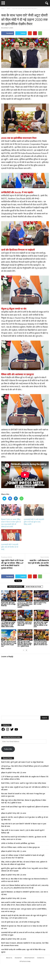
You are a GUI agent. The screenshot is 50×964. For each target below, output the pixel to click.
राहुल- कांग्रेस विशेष (38, 620)
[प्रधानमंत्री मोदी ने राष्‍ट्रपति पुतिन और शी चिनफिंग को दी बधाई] (11, 535)
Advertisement (29, 958)
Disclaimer (18, 958)
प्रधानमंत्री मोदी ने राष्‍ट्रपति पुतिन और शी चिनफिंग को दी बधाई (9, 547)
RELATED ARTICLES (15, 587)
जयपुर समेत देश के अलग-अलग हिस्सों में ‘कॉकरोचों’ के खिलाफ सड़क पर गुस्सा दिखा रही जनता (23, 825)
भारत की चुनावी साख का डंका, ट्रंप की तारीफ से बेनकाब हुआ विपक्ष (20, 922)
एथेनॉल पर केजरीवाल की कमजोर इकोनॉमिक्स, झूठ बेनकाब (17, 843)
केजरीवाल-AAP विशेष (7, 600)
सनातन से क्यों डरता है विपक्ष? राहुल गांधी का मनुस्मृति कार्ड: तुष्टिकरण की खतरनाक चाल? (41, 643)
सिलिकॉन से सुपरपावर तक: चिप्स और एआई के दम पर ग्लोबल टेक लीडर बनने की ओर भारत (24, 927)
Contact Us (40, 958)
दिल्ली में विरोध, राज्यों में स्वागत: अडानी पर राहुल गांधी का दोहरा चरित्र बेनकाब (24, 623)
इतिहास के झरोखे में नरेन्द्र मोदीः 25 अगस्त (40, 603)
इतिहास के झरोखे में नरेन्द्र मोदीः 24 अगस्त (13, 813)
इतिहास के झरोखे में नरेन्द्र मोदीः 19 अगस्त (13, 898)
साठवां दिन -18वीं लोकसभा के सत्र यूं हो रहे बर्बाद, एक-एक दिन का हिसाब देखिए (38, 563)
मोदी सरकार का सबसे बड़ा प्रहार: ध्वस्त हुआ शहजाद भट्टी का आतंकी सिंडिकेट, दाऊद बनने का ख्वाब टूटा (24, 910)
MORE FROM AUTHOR (33, 587)
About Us (9, 958)
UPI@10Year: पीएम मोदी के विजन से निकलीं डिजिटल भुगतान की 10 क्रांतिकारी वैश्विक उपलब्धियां (24, 605)
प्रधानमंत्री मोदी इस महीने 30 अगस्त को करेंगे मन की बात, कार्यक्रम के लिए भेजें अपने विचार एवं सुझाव (24, 934)
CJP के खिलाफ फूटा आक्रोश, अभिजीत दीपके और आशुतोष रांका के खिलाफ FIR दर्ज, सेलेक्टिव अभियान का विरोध (8, 624)
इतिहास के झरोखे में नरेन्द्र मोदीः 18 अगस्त (13, 939)
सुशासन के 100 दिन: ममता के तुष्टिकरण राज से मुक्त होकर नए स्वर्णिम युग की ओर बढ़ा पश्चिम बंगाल (24, 818)
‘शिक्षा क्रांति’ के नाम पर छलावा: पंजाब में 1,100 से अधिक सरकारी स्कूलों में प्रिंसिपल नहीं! (22, 831)
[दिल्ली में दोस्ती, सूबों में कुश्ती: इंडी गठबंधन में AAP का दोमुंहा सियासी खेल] (8, 596)
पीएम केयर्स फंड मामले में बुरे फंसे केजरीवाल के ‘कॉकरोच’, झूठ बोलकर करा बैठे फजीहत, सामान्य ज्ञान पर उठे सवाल (23, 838)
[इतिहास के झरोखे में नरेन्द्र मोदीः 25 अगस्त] (41, 596)
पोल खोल (36, 639)
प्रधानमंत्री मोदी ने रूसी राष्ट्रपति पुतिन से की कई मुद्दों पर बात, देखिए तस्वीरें (34, 521)
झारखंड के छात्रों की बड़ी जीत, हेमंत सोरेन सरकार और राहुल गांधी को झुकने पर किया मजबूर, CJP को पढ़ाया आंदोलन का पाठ (24, 917)
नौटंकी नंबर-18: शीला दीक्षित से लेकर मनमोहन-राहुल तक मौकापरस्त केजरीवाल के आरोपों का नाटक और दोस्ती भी (24, 880)
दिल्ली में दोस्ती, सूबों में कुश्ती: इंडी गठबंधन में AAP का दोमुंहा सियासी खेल (8, 604)
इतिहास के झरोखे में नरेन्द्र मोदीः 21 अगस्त (13, 851)
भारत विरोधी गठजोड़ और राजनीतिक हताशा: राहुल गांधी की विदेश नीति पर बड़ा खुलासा (23, 951)
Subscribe (8, 749)
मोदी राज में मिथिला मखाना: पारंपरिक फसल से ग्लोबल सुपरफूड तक (20, 847)
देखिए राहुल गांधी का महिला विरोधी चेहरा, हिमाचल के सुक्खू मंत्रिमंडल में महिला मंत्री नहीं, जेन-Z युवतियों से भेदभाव (24, 644)
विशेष (3, 639)
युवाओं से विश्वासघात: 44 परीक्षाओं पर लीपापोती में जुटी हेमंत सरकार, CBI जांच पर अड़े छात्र (24, 893)
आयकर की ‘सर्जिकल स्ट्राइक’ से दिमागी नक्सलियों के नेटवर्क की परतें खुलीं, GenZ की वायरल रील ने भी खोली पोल (23, 856)
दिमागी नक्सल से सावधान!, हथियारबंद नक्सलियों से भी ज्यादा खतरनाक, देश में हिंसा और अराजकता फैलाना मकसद (24, 944)
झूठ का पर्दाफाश (21, 620)
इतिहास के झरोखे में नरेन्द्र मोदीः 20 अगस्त (13, 875)
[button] (46, 3)
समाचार (3, 11)
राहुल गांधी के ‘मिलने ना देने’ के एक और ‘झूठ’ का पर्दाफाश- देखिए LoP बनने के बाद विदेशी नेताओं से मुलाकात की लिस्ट (12, 564)
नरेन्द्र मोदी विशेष (21, 600)
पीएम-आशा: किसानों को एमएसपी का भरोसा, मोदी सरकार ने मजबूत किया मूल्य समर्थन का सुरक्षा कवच (8, 644)
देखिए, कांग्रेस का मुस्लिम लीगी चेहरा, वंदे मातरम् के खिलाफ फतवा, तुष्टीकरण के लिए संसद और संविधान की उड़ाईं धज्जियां (24, 863)
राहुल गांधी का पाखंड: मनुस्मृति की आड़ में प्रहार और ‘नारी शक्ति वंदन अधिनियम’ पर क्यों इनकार (41, 624)
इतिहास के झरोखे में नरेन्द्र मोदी (41, 600)
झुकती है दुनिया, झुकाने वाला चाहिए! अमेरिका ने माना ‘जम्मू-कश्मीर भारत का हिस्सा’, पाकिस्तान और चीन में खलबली (24, 869)
